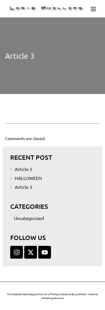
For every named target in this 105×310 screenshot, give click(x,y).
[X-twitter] (30, 252)
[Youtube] (44, 252)
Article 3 (19, 55)
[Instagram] (16, 252)
